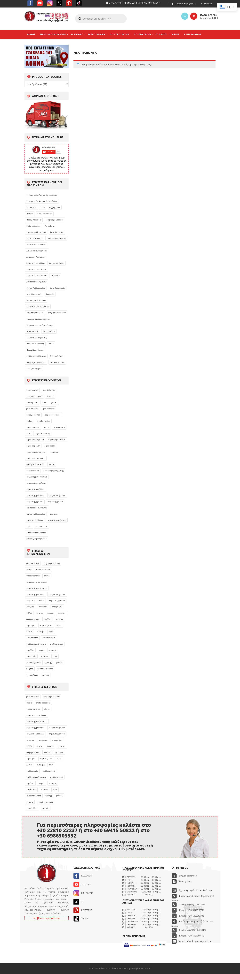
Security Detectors (34, 238)
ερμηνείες (59, 619)
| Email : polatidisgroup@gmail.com (194, 941)
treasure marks (33, 576)
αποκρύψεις (57, 607)
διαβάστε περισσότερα (46, 918)
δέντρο (50, 613)
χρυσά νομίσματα (45, 669)
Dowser (29, 213)
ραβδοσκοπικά (49, 638)
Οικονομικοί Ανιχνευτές (36, 337)
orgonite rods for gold (35, 452)
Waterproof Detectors (36, 244)
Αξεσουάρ (55, 275)
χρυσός (45, 675)
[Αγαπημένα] (184, 16)
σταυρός (53, 650)
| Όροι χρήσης (184, 881)
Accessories (31, 207)
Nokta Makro (59, 427)
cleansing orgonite (34, 396)
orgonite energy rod (35, 439)
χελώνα (59, 662)
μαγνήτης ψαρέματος (57, 520)
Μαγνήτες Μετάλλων (35, 313)
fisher (44, 402)
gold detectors (32, 563)
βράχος (39, 613)
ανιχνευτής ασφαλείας (36, 483)
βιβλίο (29, 613)
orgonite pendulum (56, 439)
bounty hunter (49, 390)
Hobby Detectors (33, 220)
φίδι (55, 656)
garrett (54, 402)
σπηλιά (42, 650)
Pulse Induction (57, 232)
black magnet (32, 390)
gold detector (32, 409)
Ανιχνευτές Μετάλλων (35, 263)
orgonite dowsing (42, 433)
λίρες (59, 625)
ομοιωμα (41, 631)
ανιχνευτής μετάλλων (35, 489)
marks (29, 569)
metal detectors (43, 569)
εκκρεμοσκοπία (33, 619)
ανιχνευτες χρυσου (57, 600)
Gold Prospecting (44, 213)
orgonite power (33, 446)
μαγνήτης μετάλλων (34, 520)
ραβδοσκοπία (41, 526)
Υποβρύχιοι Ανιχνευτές (36, 362)
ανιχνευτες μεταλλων (35, 600)
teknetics (54, 452)
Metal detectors (33, 226)
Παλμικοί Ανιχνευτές (35, 344)
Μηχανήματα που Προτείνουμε (39, 325)
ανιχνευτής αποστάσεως (36, 477)
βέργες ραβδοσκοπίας (35, 514)
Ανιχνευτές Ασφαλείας (35, 257)
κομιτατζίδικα (46, 625)
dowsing (50, 396)
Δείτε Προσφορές (57, 288)
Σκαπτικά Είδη (56, 356)
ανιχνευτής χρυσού (57, 495)
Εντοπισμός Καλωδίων (36, 300)
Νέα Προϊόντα (32, 331)
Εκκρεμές (50, 294)
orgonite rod (49, 446)
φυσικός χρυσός (33, 662)
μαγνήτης (54, 514)
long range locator (52, 415)
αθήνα (46, 576)
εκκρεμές (61, 613)
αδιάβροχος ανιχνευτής (53, 470)
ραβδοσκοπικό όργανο (36, 532)
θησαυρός (30, 625)
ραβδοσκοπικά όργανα (36, 644)
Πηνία (51, 344)
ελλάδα (47, 619)
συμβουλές (31, 656)
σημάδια (30, 650)
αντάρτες (30, 607)
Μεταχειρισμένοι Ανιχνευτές (38, 319)
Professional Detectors (36, 232)
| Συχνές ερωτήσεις (187, 875)
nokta (46, 427)
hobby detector (33, 415)
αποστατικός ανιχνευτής (36, 508)
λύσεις (29, 631)
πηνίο (28, 526)
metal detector (43, 421)
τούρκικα (44, 656)
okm (28, 433)
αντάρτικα (43, 607)
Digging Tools (54, 207)
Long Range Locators (54, 220)
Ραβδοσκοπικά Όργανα (36, 356)
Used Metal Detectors (56, 238)
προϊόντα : (209, 17)
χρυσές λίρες (32, 675)
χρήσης (29, 669)
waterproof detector (35, 464)
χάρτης (49, 662)
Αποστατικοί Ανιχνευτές (36, 282)
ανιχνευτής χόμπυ (55, 501)
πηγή (51, 631)
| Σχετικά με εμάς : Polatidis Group (194, 890)
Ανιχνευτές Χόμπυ (56, 263)
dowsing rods (31, 402)
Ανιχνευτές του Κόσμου (36, 269)
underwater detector (35, 458)
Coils (43, 207)
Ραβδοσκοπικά (32, 470)
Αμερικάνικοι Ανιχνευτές (36, 251)
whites (51, 464)
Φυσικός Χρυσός (57, 362)
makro (29, 421)
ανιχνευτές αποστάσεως (36, 582)
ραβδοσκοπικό (56, 644)
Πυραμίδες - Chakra (34, 350)
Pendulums (49, 226)
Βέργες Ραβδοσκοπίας (35, 288)
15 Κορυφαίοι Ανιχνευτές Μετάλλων (41, 195)
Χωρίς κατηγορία (33, 368)
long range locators (51, 563)
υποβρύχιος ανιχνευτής (36, 539)
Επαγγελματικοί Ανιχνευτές (37, 306)
